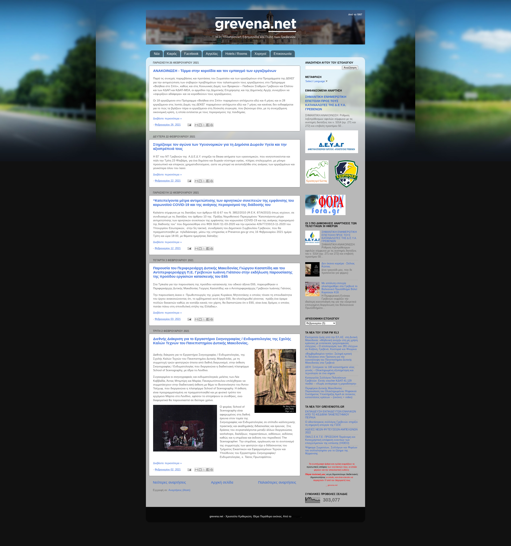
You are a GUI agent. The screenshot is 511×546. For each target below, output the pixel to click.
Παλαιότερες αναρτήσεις (277, 482)
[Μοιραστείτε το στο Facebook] (208, 125)
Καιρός (172, 53)
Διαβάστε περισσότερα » (167, 118)
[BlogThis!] (200, 125)
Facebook (191, 53)
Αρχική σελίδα (222, 482)
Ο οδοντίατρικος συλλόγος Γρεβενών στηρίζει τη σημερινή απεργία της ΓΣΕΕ (331, 423)
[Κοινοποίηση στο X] (204, 125)
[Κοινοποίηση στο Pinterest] (212, 125)
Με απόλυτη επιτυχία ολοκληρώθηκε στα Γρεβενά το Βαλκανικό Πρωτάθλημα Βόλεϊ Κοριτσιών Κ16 (339, 288)
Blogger (296, 516)
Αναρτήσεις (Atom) (179, 490)
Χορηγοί (260, 53)
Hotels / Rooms (236, 53)
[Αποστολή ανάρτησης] (189, 124)
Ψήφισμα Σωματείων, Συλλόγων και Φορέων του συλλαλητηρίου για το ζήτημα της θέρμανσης (331, 450)
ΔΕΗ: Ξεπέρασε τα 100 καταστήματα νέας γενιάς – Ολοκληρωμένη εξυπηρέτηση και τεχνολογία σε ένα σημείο (329, 370)
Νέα (156, 53)
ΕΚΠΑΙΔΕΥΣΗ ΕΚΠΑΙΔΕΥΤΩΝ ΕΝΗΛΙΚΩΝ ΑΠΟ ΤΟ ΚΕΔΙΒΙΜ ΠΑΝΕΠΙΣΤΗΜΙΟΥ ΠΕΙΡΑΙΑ (330, 414)
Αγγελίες (212, 53)
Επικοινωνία (282, 53)
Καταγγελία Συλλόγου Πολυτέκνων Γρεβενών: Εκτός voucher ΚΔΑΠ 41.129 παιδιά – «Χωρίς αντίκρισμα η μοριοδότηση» (330, 380)
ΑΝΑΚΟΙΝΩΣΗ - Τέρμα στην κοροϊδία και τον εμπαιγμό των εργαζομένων (214, 71)
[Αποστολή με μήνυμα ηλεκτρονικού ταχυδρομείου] (196, 125)
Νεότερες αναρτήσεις (169, 482)
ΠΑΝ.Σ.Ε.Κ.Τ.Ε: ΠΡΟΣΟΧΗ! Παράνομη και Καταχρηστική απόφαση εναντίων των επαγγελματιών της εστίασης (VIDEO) (330, 440)
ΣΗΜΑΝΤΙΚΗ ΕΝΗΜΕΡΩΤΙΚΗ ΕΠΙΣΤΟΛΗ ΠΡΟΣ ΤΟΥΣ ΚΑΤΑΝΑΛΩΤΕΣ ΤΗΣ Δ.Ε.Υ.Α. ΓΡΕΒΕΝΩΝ (339, 236)
